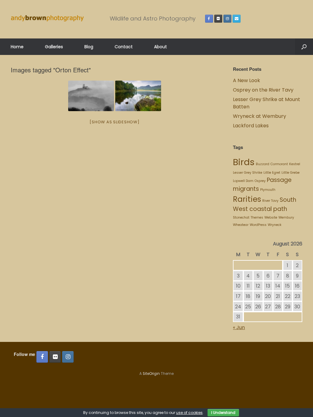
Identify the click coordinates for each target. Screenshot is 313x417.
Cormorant (279, 164)
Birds (244, 162)
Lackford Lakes (251, 125)
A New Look (246, 80)
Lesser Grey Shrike (247, 172)
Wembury (286, 217)
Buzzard (262, 164)
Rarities (247, 199)
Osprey (260, 181)
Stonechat (241, 217)
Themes (257, 217)
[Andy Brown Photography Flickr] (218, 19)
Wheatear (241, 225)
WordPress (258, 225)
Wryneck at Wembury (260, 116)
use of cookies (189, 412)
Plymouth (267, 189)
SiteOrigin (151, 373)
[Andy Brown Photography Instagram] (227, 19)
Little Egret (271, 172)
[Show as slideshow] (114, 122)
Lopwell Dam (243, 181)
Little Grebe (291, 172)
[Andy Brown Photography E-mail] (237, 19)
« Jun (239, 327)
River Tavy (270, 200)
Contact (124, 47)
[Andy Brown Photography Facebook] (209, 19)
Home (17, 47)
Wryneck (275, 225)
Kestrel (294, 164)
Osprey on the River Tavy (263, 89)
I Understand (223, 412)
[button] (304, 46)
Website (270, 217)
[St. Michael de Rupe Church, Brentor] (91, 96)
